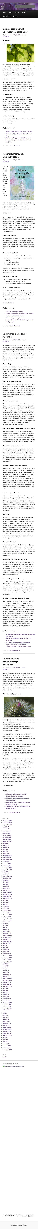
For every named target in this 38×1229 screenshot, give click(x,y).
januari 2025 (6, 833)
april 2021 (6, 874)
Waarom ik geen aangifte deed (15, 318)
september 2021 (7, 870)
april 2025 (6, 827)
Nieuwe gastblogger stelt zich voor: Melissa (19, 132)
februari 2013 (7, 1046)
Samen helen (6, 16)
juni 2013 (5, 1040)
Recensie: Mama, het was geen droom (13, 155)
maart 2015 (6, 997)
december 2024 (7, 835)
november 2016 (7, 958)
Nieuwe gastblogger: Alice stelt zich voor (18, 138)
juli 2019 (5, 900)
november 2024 (7, 837)
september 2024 (7, 841)
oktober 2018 (7, 917)
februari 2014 (7, 1023)
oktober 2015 (7, 982)
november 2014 (7, 1005)
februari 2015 (7, 999)
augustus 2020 (7, 878)
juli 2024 (5, 843)
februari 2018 (7, 933)
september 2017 (7, 941)
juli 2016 (5, 964)
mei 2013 (5, 1042)
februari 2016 (7, 974)
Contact (15, 16)
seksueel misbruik (15, 146)
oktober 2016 (7, 960)
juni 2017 (5, 947)
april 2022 (6, 862)
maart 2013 (6, 1044)
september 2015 (7, 984)
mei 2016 (5, 968)
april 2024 (6, 847)
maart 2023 (6, 853)
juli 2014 (5, 1013)
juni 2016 (5, 966)
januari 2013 (6, 1048)
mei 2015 (5, 992)
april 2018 (6, 929)
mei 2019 (5, 904)
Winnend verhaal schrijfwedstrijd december (11, 661)
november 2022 (7, 855)
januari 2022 (6, 866)
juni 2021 (5, 872)
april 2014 (6, 1019)
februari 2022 (7, 864)
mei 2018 (5, 927)
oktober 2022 (7, 858)
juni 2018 (5, 925)
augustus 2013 (7, 1035)
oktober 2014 (7, 1007)
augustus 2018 (7, 921)
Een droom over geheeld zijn (14, 312)
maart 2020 (6, 888)
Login (4, 1057)
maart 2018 (6, 931)
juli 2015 (5, 988)
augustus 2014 (7, 1011)
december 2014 (7, 1003)
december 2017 (7, 935)
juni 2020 (5, 882)
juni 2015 (5, 990)
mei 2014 (5, 1017)
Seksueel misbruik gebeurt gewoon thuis (18, 647)
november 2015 (7, 980)
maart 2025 (6, 829)
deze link (19, 551)
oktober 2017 (7, 939)
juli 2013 (5, 1037)
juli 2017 (5, 945)
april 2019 (6, 907)
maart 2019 (6, 909)
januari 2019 (6, 913)
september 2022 (7, 860)
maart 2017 (6, 952)
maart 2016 (6, 972)
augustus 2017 (7, 943)
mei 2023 (5, 851)
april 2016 (6, 970)
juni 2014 (5, 1015)
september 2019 (7, 896)
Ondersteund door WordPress (19, 1225)
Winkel (23, 12)
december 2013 (7, 1027)
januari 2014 (6, 1025)
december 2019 (7, 892)
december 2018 (7, 915)
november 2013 (7, 1029)
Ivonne (17, 12)
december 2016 (7, 956)
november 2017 (7, 937)
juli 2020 (5, 880)
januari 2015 (6, 1001)
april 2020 (6, 886)
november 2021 (7, 868)
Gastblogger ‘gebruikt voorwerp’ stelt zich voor (15, 30)
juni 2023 (5, 849)
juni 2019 (5, 902)
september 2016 (7, 962)
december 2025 (7, 821)
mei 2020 (5, 884)
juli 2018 (5, 923)
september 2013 (7, 1033)
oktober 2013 (7, 1031)
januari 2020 (6, 890)
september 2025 (7, 825)
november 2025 (7, 823)
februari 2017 (7, 954)
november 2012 (7, 1050)
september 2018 (7, 919)
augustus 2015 (7, 986)
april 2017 (6, 949)
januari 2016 (6, 976)
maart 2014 (6, 1021)
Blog (4, 12)
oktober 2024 (7, 839)
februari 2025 (7, 831)
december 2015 (7, 978)
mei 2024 (5, 845)
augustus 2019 (7, 898)
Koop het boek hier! (8, 303)
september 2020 (7, 876)
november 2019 (7, 894)
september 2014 (7, 1009)
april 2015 (6, 994)
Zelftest (10, 12)
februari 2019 (7, 911)
